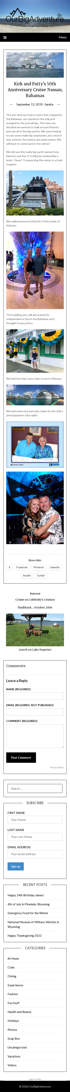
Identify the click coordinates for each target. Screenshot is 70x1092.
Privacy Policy (57, 767)
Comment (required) (22, 721)
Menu (62, 37)
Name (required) (18, 689)
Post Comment (21, 757)
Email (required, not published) (30, 705)
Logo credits (35, 1079)
